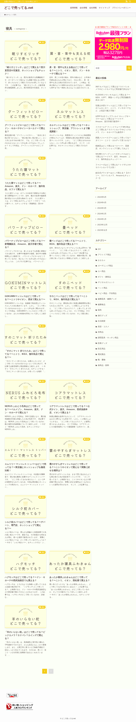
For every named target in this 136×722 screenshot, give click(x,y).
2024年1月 (101, 219)
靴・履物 (101, 360)
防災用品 (101, 349)
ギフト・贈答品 (104, 277)
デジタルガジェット (106, 282)
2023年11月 (102, 230)
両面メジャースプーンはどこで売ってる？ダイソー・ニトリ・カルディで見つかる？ (113, 139)
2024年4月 (101, 202)
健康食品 (101, 304)
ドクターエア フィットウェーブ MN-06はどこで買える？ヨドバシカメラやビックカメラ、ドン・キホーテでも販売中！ (113, 129)
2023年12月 (102, 225)
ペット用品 (102, 288)
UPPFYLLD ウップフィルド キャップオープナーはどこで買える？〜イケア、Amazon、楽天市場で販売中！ (112, 119)
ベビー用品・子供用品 (107, 293)
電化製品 (101, 354)
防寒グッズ (102, 343)
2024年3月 (101, 208)
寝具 (100, 310)
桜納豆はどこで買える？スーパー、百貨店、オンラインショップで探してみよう (112, 147)
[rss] (126, 1)
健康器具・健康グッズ (107, 299)
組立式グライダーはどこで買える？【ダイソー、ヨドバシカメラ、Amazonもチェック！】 (113, 175)
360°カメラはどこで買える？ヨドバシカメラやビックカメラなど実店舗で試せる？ (113, 88)
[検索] (130, 1)
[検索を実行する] (129, 68)
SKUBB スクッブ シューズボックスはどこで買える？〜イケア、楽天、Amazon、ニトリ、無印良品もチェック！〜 (113, 156)
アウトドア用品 (104, 255)
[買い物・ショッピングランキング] (19, 709)
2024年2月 (101, 214)
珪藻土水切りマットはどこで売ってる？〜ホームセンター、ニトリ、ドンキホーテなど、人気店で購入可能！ (113, 108)
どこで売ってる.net (18, 7)
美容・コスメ (103, 326)
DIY (99, 249)
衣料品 (100, 332)
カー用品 (101, 271)
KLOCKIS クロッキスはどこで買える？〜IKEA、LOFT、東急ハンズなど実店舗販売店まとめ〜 (113, 97)
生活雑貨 (101, 321)
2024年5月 (101, 197)
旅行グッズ (102, 315)
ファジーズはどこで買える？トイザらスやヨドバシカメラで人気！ (113, 166)
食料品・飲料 (103, 365)
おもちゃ (101, 260)
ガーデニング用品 (105, 266)
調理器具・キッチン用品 (108, 338)
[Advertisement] (70, 171)
